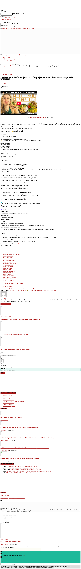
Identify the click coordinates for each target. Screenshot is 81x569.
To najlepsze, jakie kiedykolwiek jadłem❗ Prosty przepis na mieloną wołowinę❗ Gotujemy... (28, 438)
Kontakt (5, 62)
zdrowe (5, 284)
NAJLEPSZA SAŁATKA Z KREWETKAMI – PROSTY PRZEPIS (20, 472)
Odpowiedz (4, 562)
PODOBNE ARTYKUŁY (6, 304)
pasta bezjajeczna (7, 268)
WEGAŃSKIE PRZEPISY (8, 280)
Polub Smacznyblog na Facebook (38, 117)
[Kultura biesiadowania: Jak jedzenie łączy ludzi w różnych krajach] (4, 425)
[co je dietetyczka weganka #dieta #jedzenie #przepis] (7, 345)
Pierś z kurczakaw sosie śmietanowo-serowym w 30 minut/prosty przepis (27, 288)
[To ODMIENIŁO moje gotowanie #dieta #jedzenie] (7, 330)
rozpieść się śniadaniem (8, 275)
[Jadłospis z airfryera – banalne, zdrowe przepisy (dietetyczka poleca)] (7, 315)
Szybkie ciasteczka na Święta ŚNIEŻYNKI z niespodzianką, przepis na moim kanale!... (25, 448)
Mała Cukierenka (5, 450)
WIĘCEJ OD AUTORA (16, 304)
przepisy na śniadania (8, 272)
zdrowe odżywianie (7, 286)
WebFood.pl (3, 83)
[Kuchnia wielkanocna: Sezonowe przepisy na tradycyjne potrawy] (4, 455)
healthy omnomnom (8, 256)
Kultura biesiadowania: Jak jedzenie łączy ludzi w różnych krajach (20, 427)
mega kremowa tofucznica (9, 263)
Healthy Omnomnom (13, 66)
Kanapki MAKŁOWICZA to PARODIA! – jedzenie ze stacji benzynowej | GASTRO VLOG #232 (29, 471)
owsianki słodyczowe (8, 266)
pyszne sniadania (7, 274)
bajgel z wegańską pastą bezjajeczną (11, 254)
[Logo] (9, 54)
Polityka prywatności (6, 19)
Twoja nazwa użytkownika (18, 13)
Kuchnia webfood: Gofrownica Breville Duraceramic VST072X (22, 466)
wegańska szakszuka (8, 278)
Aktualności (3, 430)
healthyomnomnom (8, 257)
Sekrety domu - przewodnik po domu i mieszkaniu (13, 498)
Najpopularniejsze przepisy (9, 59)
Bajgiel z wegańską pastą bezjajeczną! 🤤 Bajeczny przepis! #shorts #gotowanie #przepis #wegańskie (33, 290)
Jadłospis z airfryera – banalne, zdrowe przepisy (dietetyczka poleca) (20, 319)
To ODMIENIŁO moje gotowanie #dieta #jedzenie (14, 334)
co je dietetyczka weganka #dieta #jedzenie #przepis (16, 349)
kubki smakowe (7, 262)
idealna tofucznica (7, 259)
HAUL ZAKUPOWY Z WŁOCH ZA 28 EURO (11, 417)
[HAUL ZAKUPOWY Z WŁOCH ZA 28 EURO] (4, 414)
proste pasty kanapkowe (9, 271)
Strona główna (6, 57)
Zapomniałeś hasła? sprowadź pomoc (9, 17)
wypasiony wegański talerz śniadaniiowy (13, 283)
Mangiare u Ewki (4, 420)
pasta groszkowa (7, 269)
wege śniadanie (7, 281)
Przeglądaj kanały (7, 60)
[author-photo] (4, 296)
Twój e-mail (15, 23)
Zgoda (56, 567)
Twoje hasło (15, 14)
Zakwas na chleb (5, 495)
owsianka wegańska (8, 265)
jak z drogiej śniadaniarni (9, 260)
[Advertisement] (24, 32)
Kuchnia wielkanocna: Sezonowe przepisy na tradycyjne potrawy (20, 458)
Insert (14, 564)
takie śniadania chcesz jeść (9, 277)
